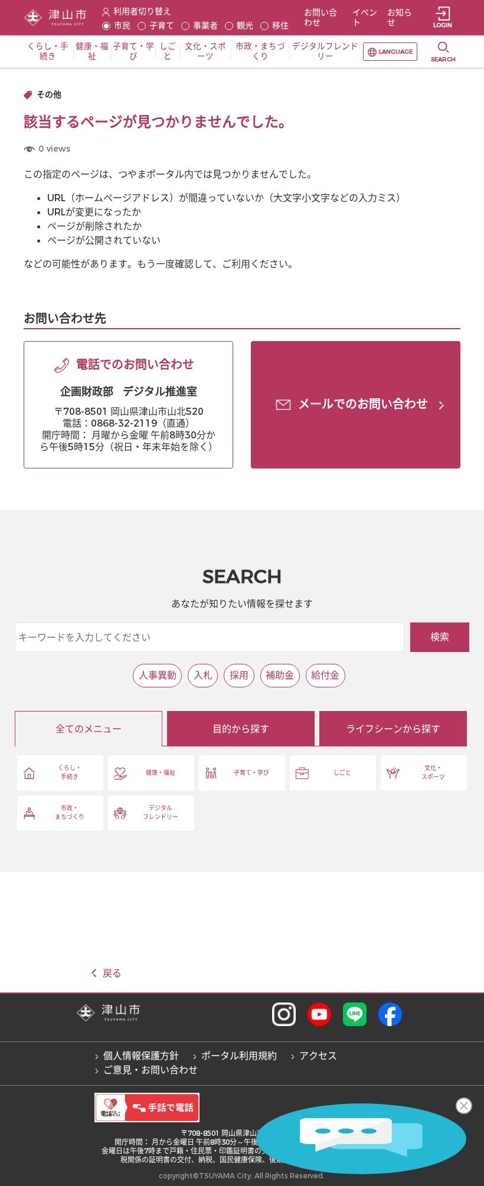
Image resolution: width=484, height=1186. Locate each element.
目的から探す (240, 729)
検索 (439, 637)
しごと (342, 773)
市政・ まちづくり (69, 812)
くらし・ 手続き (69, 772)
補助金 (280, 675)
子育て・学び (251, 773)
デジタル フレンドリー (160, 812)
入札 (203, 675)
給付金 (325, 675)
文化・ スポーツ (433, 772)
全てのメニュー (88, 729)
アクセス (318, 1056)
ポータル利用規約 (239, 1056)
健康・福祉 (160, 773)
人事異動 (157, 675)
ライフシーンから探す (393, 729)
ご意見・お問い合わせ (150, 1070)
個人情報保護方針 (141, 1056)
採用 (239, 675)
